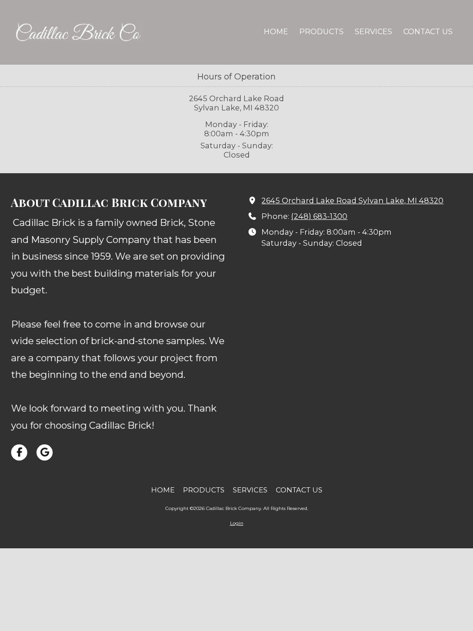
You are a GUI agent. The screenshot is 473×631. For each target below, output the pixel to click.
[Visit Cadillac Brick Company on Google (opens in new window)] (44, 452)
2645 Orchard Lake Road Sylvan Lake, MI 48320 (352, 200)
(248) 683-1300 (319, 216)
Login (236, 523)
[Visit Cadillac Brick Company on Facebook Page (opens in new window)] (19, 452)
